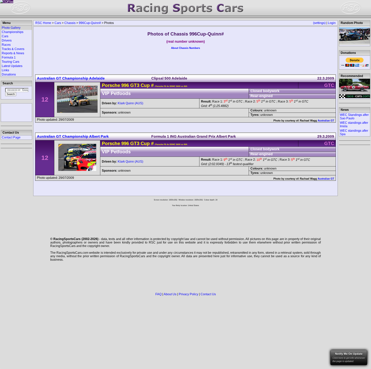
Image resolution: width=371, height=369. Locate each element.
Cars (57, 23)
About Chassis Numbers (185, 48)
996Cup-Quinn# (90, 23)
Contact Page (11, 137)
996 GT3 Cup (135, 85)
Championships (12, 32)
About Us (170, 294)
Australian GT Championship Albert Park (73, 136)
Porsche (111, 85)
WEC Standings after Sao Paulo (354, 116)
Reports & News (13, 53)
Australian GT (326, 120)
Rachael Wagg (308, 120)
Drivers (7, 40)
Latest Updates (12, 66)
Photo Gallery (11, 27)
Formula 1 (9, 57)
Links (5, 70)
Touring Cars (10, 61)
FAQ (158, 294)
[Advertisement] (16, 112)
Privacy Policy (188, 294)
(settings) (319, 23)
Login (332, 23)
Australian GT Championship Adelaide (71, 78)
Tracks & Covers (13, 49)
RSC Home (43, 23)
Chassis (70, 23)
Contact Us (208, 294)
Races (6, 44)
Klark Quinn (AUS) (130, 103)
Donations (9, 74)
